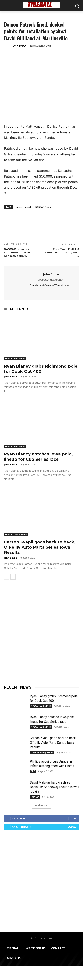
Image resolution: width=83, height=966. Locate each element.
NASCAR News (43, 206)
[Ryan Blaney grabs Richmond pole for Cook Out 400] (41, 337)
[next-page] (13, 577)
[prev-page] (6, 577)
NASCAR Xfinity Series (16, 534)
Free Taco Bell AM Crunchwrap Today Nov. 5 (62, 252)
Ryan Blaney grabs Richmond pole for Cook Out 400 (40, 369)
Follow (71, 826)
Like (74, 818)
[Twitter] (17, 56)
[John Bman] (7, 46)
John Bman (19, 45)
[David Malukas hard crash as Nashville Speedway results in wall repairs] (15, 788)
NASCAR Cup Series (15, 358)
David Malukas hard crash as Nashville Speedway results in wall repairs (54, 787)
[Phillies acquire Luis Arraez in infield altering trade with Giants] (15, 767)
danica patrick (23, 206)
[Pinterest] (27, 56)
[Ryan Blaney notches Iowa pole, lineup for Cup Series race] (41, 425)
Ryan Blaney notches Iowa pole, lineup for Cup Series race (38, 457)
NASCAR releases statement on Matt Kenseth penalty (17, 252)
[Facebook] (8, 56)
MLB (33, 771)
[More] (45, 56)
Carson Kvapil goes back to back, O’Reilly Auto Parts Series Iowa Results (39, 547)
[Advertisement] (41, 634)
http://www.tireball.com (50, 279)
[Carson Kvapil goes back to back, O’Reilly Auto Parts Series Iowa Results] (41, 513)
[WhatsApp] (36, 56)
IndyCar (35, 796)
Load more (40, 805)
